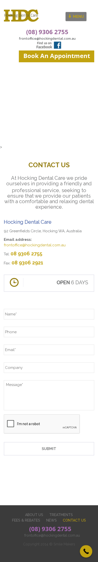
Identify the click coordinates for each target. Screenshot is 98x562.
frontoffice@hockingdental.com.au (47, 38)
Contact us (74, 520)
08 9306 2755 (26, 254)
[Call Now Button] (86, 551)
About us (34, 515)
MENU (78, 16)
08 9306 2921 (27, 263)
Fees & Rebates (26, 520)
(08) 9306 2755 (47, 32)
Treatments (61, 515)
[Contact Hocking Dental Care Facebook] (49, 44)
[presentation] (42, 424)
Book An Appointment (56, 55)
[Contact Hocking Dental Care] (22, 16)
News (51, 520)
